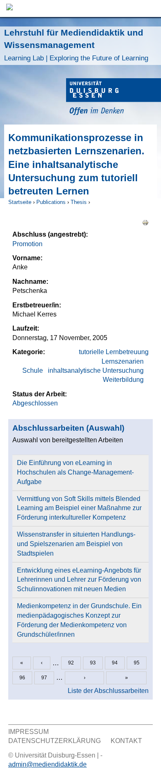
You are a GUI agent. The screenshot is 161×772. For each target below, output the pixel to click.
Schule (32, 370)
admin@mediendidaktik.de (47, 764)
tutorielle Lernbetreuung (114, 351)
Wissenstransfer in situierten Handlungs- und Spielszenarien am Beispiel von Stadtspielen (76, 544)
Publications (51, 202)
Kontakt (126, 740)
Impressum (28, 731)
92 (71, 663)
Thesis (79, 202)
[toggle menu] (151, 8)
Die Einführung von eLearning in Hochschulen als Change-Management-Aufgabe (75, 472)
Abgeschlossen (35, 403)
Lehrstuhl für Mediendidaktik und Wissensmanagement (76, 45)
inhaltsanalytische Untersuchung (96, 370)
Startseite (19, 202)
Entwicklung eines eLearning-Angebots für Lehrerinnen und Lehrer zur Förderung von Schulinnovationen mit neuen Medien (79, 580)
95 (137, 663)
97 (44, 678)
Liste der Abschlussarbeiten (108, 690)
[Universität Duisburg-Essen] (113, 97)
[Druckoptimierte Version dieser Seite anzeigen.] (145, 221)
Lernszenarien (123, 361)
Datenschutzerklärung (54, 740)
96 (22, 678)
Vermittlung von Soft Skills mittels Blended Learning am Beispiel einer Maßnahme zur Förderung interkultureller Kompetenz (79, 508)
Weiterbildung (123, 379)
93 (93, 663)
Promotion (27, 243)
